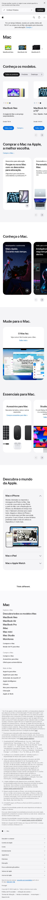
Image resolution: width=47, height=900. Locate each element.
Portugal (4, 885)
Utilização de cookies (24, 892)
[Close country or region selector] (44, 3)
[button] (18, 10)
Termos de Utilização (8, 894)
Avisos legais (35, 894)
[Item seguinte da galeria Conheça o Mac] (42, 300)
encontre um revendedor (24, 880)
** (25, 176)
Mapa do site (5, 897)
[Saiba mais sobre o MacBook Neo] (15, 92)
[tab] (24, 74)
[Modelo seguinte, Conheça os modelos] (42, 74)
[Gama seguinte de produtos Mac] (42, 49)
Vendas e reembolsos (22, 894)
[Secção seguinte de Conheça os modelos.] (42, 135)
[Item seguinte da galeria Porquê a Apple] (42, 215)
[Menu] (44, 17)
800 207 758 (11, 882)
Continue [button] (40, 10)
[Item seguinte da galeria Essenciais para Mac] (42, 458)
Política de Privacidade (9, 892)
